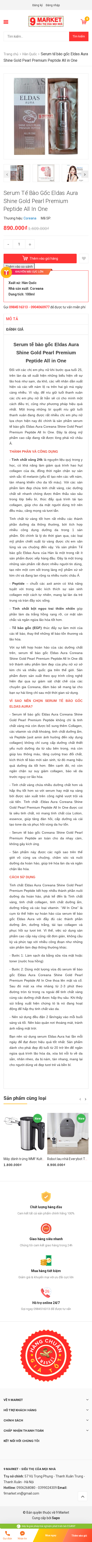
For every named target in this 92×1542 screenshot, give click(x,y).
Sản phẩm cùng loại (25, 1098)
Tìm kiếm (79, 36)
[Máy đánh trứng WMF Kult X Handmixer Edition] (24, 1133)
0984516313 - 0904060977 (29, 307)
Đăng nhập (53, 5)
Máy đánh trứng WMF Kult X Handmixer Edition (39, 1159)
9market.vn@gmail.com (21, 1493)
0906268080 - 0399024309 (37, 1488)
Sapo (56, 1518)
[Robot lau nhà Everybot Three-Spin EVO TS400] (67, 1133)
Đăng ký (37, 5)
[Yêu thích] (83, 258)
